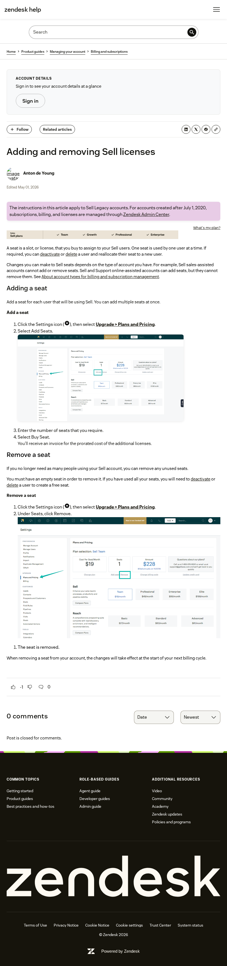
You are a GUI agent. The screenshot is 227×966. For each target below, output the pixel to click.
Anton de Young (38, 173)
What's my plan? (206, 227)
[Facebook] (206, 129)
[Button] (13, 687)
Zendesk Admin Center (146, 214)
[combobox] (154, 717)
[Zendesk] (113, 876)
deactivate (50, 254)
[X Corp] (196, 129)
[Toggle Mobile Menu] (216, 9)
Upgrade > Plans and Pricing (125, 324)
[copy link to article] (215, 129)
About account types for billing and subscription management (100, 276)
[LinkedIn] (186, 129)
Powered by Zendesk (120, 951)
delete (71, 254)
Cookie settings (129, 925)
